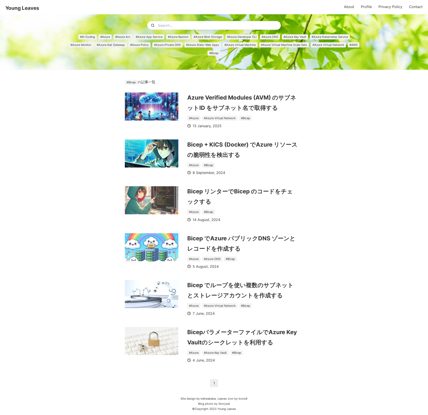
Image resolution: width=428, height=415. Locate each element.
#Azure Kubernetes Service (330, 37)
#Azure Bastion (178, 37)
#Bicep (213, 53)
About (349, 6)
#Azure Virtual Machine (240, 45)
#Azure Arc (122, 37)
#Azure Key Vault (295, 37)
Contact (416, 6)
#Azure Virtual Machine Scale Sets (284, 45)
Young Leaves (22, 8)
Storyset (224, 403)
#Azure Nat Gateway (111, 45)
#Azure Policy (139, 45)
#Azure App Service (149, 37)
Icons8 (243, 398)
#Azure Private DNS (167, 45)
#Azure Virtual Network (328, 45)
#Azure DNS (270, 37)
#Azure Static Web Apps (202, 45)
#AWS (354, 45)
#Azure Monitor (80, 45)
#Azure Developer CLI (241, 37)
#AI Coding (87, 37)
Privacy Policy (390, 6)
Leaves (222, 398)
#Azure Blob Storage (208, 37)
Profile (366, 6)
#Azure (105, 37)
